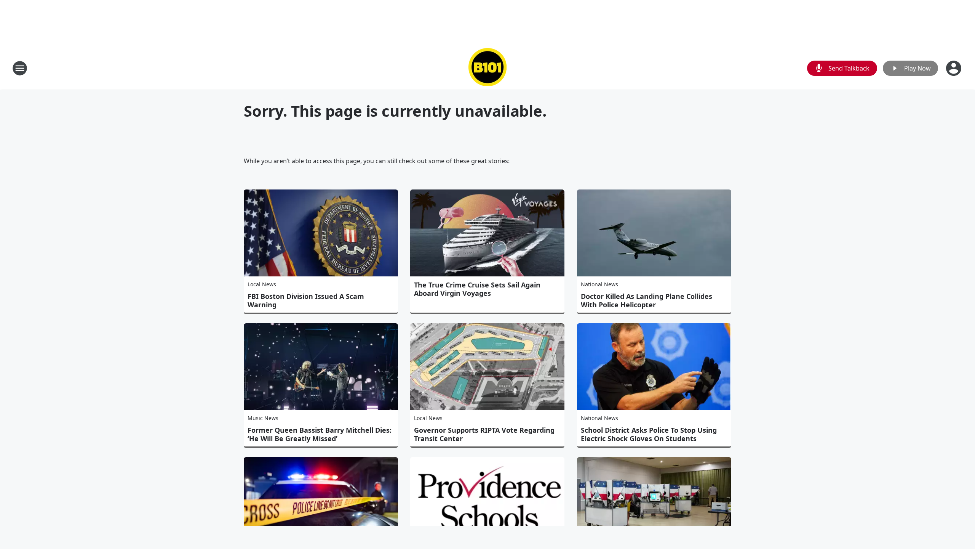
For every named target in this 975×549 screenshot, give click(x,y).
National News (599, 284)
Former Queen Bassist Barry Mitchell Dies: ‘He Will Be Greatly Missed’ (320, 434)
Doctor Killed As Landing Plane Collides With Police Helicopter (646, 300)
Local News (262, 284)
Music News (263, 418)
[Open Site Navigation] (19, 68)
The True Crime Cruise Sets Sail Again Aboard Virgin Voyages (477, 289)
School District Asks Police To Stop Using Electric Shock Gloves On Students (649, 434)
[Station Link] (487, 68)
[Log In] (954, 68)
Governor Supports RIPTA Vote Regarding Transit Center (484, 434)
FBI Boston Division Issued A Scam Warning (306, 300)
